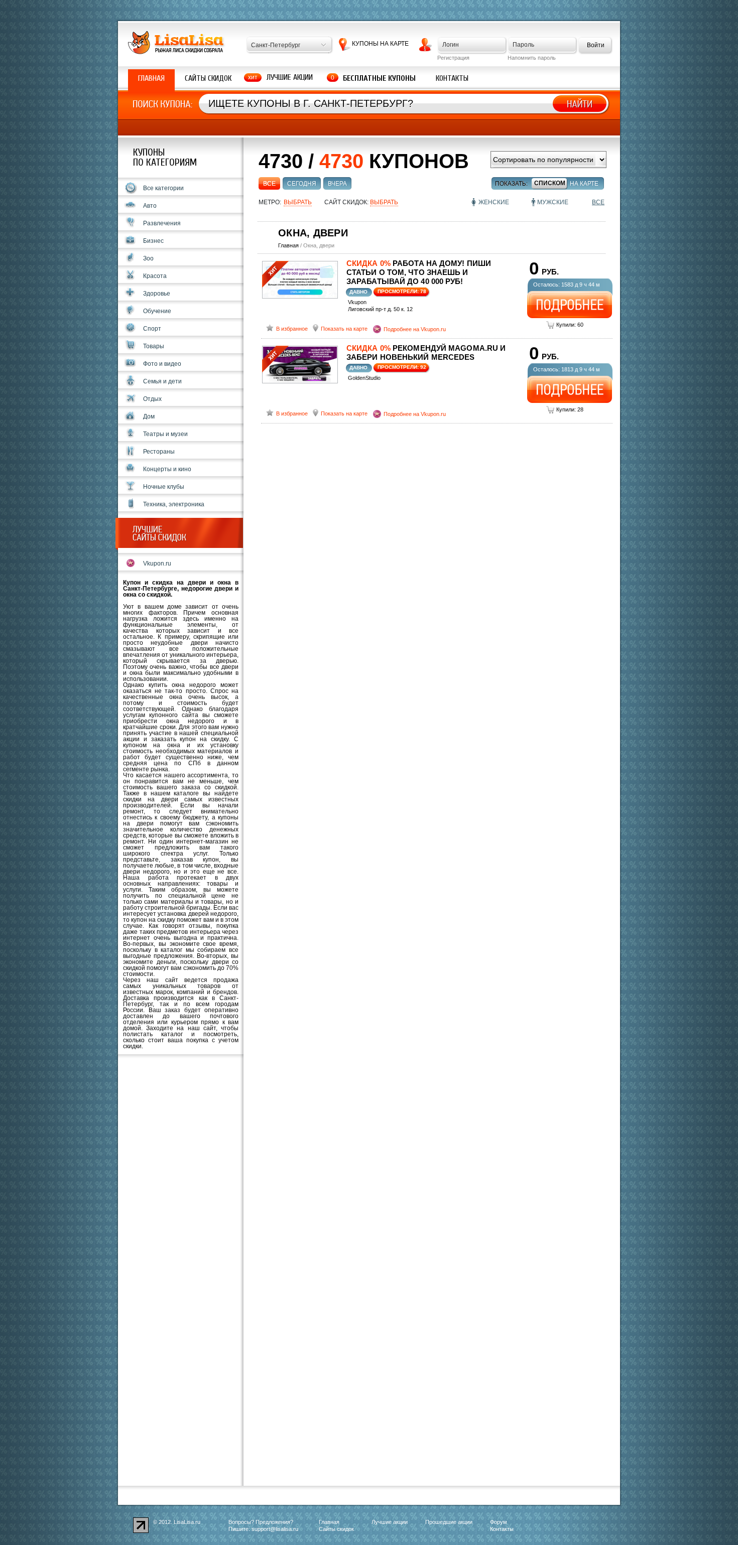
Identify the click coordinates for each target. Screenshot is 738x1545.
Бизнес (153, 240)
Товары (153, 346)
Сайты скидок (208, 78)
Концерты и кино (167, 469)
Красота (155, 275)
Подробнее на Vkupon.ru (415, 329)
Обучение (157, 311)
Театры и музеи (165, 434)
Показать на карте (344, 329)
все (269, 183)
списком (549, 183)
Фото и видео (162, 363)
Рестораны (159, 451)
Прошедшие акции (448, 1522)
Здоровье (156, 293)
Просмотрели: (402, 291)
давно (358, 292)
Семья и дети (162, 381)
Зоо (148, 258)
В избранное (292, 329)
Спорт (152, 328)
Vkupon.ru (157, 563)
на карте (584, 184)
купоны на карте (380, 43)
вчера (337, 183)
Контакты (452, 78)
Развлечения (162, 223)
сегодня (301, 183)
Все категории (163, 188)
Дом (149, 416)
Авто (150, 205)
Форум (498, 1522)
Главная (151, 78)
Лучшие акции (290, 77)
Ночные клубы (163, 486)
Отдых (152, 398)
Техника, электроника (173, 504)
